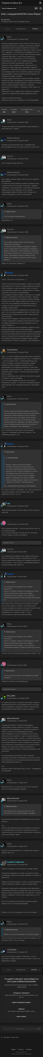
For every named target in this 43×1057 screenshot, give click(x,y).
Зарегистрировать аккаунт (21, 1002)
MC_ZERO (11, 696)
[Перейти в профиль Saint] (4, 121)
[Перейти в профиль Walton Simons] (4, 139)
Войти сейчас (21, 1016)
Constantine (12, 350)
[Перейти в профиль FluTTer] (4, 157)
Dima (8, 19)
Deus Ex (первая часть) (21, 21)
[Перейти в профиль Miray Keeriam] (4, 720)
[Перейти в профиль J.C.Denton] (4, 951)
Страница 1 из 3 (21, 29)
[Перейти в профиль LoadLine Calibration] (4, 863)
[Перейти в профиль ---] (4, 523)
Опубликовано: (17, 39)
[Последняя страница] (40, 28)
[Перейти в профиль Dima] (4, 38)
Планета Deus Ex (12, 2)
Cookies (29, 1049)
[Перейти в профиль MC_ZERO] (4, 697)
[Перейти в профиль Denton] (4, 274)
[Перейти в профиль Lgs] (4, 505)
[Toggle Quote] (5, 211)
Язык (13, 1049)
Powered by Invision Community (21, 1054)
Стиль (20, 1049)
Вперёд (35, 29)
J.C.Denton (11, 950)
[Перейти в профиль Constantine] (4, 351)
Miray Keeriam (13, 718)
